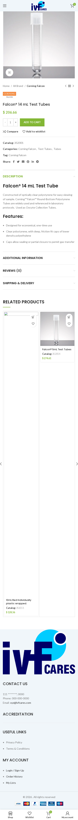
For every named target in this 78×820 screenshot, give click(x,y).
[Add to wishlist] (33, 323)
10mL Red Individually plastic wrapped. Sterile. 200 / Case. (18, 603)
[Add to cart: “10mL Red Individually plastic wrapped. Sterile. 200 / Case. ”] (33, 317)
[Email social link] (23, 161)
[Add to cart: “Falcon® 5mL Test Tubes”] (69, 317)
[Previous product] (66, 86)
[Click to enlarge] (9, 72)
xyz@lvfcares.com (20, 702)
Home (6, 85)
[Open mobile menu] (5, 5)
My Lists (11, 782)
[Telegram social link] (37, 161)
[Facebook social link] (14, 161)
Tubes (57, 148)
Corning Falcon (36, 85)
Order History (14, 776)
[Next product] (73, 86)
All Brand (18, 85)
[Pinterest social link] (28, 161)
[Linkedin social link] (32, 161)
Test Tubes (45, 148)
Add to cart (32, 122)
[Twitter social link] (18, 161)
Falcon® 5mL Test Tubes (56, 349)
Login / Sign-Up (15, 770)
